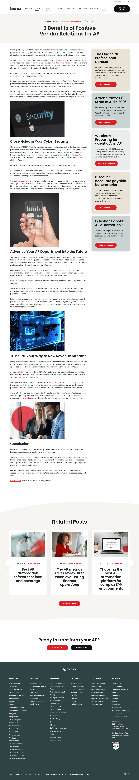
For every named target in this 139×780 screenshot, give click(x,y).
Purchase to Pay (15, 726)
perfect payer (27, 270)
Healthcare (34, 698)
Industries (34, 678)
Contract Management (18, 711)
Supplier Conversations (17, 695)
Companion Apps (56, 731)
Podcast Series (55, 704)
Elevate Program (15, 720)
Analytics (12, 714)
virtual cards (51, 382)
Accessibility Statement (121, 710)
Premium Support (98, 695)
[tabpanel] (69, 563)
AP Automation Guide (58, 701)
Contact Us (118, 2)
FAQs (52, 734)
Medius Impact (76, 683)
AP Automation (14, 683)
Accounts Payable (63, 63)
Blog (51, 722)
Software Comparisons (59, 728)
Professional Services (99, 689)
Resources (83, 8)
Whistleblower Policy (79, 774)
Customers (71, 8)
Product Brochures (57, 710)
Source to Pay (14, 723)
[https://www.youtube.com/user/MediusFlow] (128, 774)
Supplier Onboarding (16, 708)
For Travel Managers (16, 752)
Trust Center (117, 707)
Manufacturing (35, 683)
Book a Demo (122, 9)
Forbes (75, 155)
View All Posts (69, 603)
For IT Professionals (16, 749)
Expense (12, 701)
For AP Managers (15, 735)
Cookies (38, 774)
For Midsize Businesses (17, 758)
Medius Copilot (14, 692)
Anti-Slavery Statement (56, 774)
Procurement (14, 698)
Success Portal (55, 737)
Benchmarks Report (57, 683)
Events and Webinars (58, 713)
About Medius (117, 686)
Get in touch (15, 480)
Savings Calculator (57, 698)
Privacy (28, 774)
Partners (60, 8)
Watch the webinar (106, 163)
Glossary (53, 725)
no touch (69, 299)
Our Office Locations (120, 689)
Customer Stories (77, 686)
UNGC (20, 372)
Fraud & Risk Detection (17, 689)
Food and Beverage (37, 695)
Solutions (28, 8)
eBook (52, 288)
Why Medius (49, 9)
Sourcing (12, 704)
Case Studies (55, 716)
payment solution (21, 181)
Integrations (13, 717)
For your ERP (13, 732)
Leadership (116, 695)
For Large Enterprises (16, 755)
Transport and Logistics (38, 686)
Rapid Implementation (99, 698)
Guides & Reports (56, 719)
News (114, 692)
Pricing (73, 701)
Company (94, 8)
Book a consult (106, 245)
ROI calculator (29, 398)
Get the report (106, 84)
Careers (115, 698)
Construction (35, 692)
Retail (32, 689)
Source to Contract (16, 729)
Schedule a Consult (119, 716)
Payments (13, 686)
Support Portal (55, 740)
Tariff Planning (76, 704)
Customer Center (98, 683)
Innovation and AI (77, 689)
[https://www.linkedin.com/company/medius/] (125, 774)
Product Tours (55, 707)
